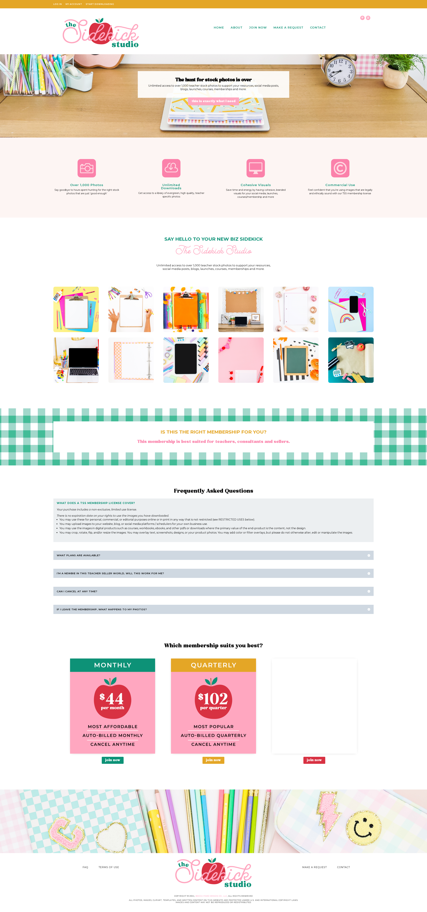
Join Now (258, 27)
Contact (318, 27)
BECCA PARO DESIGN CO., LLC (211, 896)
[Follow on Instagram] (368, 18)
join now (112, 760)
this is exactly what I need (213, 101)
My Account (74, 4)
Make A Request (288, 27)
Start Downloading (100, 4)
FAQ (85, 867)
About (237, 27)
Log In (57, 4)
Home (219, 27)
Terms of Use (109, 867)
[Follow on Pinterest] (362, 18)
